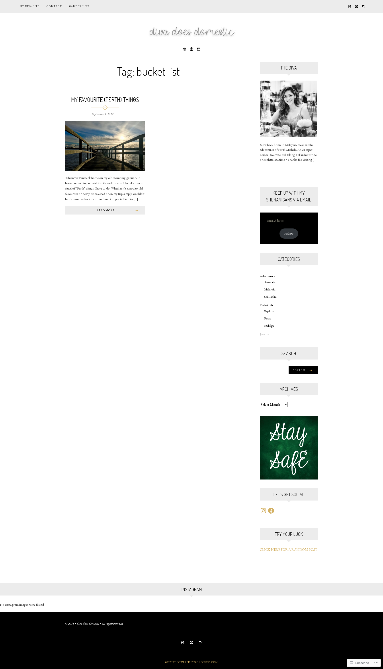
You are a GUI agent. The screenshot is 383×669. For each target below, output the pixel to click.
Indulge (269, 325)
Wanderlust (79, 6)
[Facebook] (271, 510)
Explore (269, 311)
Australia (270, 282)
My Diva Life (29, 6)
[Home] (349, 6)
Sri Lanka (270, 296)
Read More (106, 210)
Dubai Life (267, 305)
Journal (264, 334)
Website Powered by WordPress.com (191, 662)
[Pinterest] (356, 6)
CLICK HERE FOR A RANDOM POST (288, 549)
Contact (54, 6)
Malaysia (269, 289)
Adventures (267, 276)
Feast (267, 318)
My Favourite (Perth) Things (105, 99)
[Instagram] (363, 6)
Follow (288, 233)
